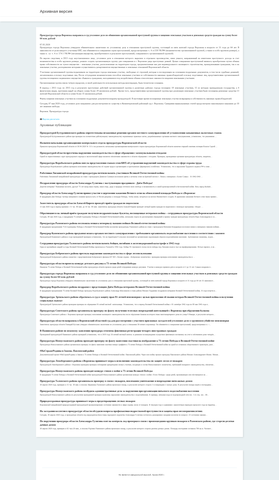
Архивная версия (56, 11)
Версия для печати (51, 119)
